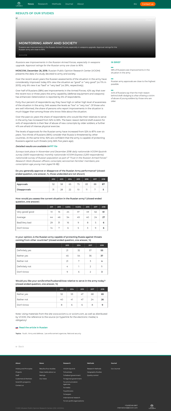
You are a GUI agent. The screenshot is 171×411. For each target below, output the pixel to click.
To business (67, 372)
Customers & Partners (24, 379)
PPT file (53, 146)
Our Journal (115, 369)
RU (135, 4)
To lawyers (67, 394)
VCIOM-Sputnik (69, 369)
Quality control (92, 375)
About (80, 4)
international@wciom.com (127, 408)
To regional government (72, 379)
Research (43, 4)
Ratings (42, 375)
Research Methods (94, 369)
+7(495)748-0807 (131, 405)
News (31, 4)
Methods (56, 4)
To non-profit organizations (73, 401)
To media (66, 387)
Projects (19, 372)
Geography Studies (94, 372)
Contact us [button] (147, 4)
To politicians (68, 391)
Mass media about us (47, 372)
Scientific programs (23, 382)
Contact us (20, 385)
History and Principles (24, 369)
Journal (69, 4)
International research (71, 398)
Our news (43, 379)
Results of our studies (47, 369)
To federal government (71, 375)
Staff (17, 375)
